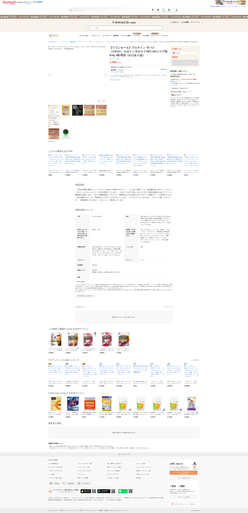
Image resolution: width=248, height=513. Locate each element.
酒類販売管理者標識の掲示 (55, 500)
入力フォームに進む (183, 497)
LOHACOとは (58, 497)
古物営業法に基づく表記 (70, 500)
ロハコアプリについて (65, 492)
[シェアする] (99, 101)
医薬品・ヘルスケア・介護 (143, 470)
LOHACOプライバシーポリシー (113, 497)
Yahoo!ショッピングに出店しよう (231, 6)
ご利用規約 (126, 497)
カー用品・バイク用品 (113, 478)
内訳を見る (164, 69)
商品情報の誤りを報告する (86, 296)
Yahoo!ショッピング (53, 510)
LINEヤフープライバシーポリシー (69, 510)
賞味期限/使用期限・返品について (180, 92)
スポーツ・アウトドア (113, 474)
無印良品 (138, 478)
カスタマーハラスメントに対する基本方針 (84, 497)
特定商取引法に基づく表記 (156, 497)
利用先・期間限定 (120, 71)
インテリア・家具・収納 (54, 478)
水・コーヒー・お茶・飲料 (55, 467)
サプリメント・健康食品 (68, 42)
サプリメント (82, 42)
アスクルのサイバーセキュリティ (139, 497)
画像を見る (51, 141)
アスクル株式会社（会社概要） (113, 500)
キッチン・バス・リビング (143, 467)
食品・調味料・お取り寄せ (114, 463)
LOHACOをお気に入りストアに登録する (184, 504)
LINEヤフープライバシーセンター (88, 510)
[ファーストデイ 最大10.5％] (124, 17)
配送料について (175, 81)
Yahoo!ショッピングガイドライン (119, 510)
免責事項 (106, 510)
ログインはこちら (115, 79)
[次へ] (105, 75)
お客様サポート (67, 497)
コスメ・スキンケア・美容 (85, 463)
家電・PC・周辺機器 (83, 478)
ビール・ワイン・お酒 (83, 467)
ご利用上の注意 (100, 497)
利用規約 (100, 510)
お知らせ (50, 497)
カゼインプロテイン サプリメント (117, 42)
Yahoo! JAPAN (215, 6)
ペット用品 (51, 474)
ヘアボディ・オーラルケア (55, 470)
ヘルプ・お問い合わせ (183, 478)
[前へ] (49, 75)
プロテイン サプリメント (96, 42)
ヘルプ (244, 6)
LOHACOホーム (53, 42)
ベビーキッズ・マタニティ (85, 470)
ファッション (81, 474)
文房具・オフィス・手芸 (142, 474)
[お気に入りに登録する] (104, 101)
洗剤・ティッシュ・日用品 (114, 467)
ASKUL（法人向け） (98, 500)
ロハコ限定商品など (53, 463)
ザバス (118, 58)
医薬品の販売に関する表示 (85, 500)
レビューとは (168, 306)
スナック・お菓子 (141, 463)
